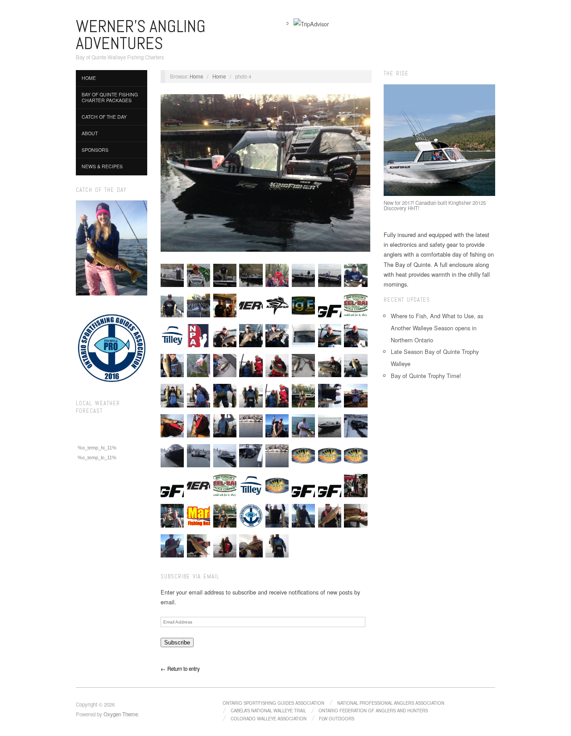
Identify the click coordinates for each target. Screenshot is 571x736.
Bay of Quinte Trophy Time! (426, 375)
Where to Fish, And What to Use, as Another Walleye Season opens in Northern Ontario (437, 328)
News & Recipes (102, 166)
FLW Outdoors (336, 718)
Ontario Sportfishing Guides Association (273, 703)
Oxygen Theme (120, 714)
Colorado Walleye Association (268, 718)
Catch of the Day (104, 116)
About (90, 133)
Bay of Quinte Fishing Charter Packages (110, 97)
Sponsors (95, 149)
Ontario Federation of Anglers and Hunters (373, 710)
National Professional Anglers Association (390, 703)
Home (89, 78)
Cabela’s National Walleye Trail (268, 710)
